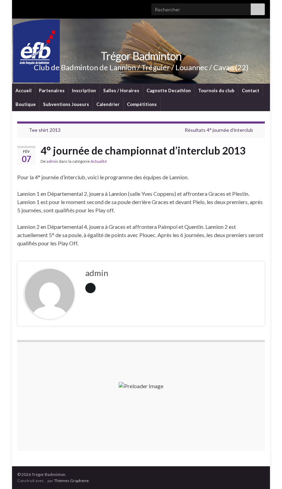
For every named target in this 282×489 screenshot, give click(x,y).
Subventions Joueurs (66, 104)
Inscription (84, 90)
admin (52, 161)
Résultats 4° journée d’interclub (219, 130)
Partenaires (52, 90)
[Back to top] (266, 473)
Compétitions (142, 104)
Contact (250, 90)
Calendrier (108, 104)
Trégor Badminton (141, 56)
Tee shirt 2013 (45, 130)
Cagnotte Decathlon (169, 90)
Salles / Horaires (121, 90)
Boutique (25, 104)
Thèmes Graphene (71, 480)
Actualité (98, 161)
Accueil (23, 90)
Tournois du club (216, 90)
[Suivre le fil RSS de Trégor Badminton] (20, 7)
